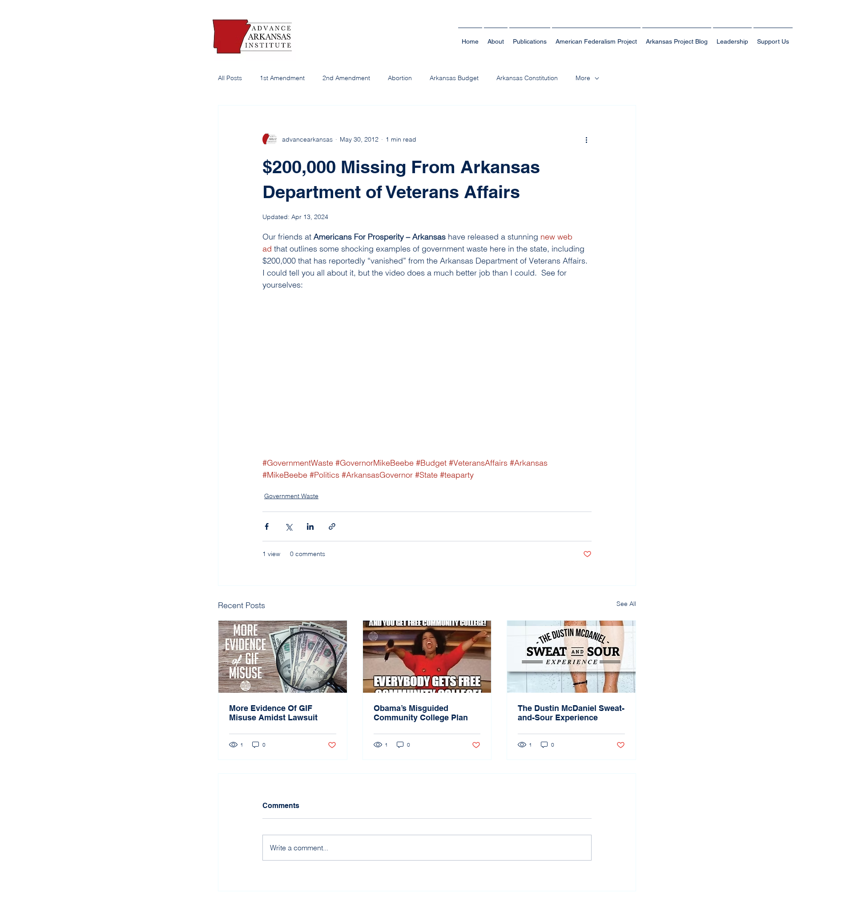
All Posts (230, 78)
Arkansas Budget (454, 78)
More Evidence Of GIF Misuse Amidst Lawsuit (273, 712)
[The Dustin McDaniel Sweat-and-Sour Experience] (571, 657)
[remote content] (427, 374)
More (583, 78)
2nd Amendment (346, 78)
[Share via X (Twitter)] (288, 526)
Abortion (400, 78)
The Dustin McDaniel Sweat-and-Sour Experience (571, 712)
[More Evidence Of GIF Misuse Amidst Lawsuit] (282, 657)
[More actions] (586, 139)
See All (626, 604)
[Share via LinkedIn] (310, 526)
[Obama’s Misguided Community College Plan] (427, 657)
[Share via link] (332, 526)
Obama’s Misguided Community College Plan (421, 712)
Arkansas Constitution (527, 78)
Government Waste (291, 496)
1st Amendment (282, 78)
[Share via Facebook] (266, 526)
